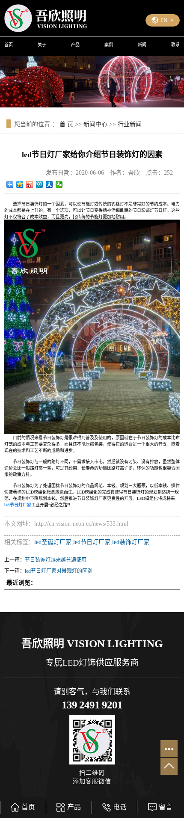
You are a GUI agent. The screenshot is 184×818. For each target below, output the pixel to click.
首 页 (66, 124)
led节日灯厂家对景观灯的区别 (58, 571)
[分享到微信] (59, 184)
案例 (108, 44)
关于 (42, 44)
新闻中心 (95, 124)
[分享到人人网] (49, 184)
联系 (175, 44)
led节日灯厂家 (91, 542)
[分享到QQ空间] (20, 184)
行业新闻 (130, 124)
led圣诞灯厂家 (52, 542)
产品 (75, 44)
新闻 (142, 44)
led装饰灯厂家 (130, 542)
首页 (8, 44)
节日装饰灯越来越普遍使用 (55, 560)
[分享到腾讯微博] (39, 184)
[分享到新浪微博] (29, 184)
